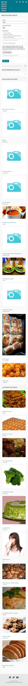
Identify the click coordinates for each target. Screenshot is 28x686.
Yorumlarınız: (5, 30)
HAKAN (4, 614)
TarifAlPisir (5, 382)
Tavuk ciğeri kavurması (7, 461)
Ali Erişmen (5, 142)
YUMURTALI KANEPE (7, 310)
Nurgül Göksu (5, 638)
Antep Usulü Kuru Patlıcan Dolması (10, 583)
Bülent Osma (5, 173)
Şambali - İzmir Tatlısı (7, 434)
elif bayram (5, 529)
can (3, 561)
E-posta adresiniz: (6, 25)
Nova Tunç (5, 584)
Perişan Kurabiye (6, 636)
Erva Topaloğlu (6, 360)
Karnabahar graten (6, 171)
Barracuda (5, 110)
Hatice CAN (5, 493)
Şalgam (4, 140)
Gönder (6, 61)
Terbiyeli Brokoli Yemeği (7, 492)
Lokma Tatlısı (5, 381)
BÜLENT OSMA (6, 255)
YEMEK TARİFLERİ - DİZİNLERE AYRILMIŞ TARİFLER (4, 6)
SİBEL (4, 667)
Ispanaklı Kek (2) (6, 528)
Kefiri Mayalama (6, 559)
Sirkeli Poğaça (5, 359)
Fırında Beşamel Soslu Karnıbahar (10, 613)
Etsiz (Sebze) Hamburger (8, 278)
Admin (4, 280)
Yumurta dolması (6, 202)
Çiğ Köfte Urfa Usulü (7, 411)
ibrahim (4, 413)
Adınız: (4, 20)
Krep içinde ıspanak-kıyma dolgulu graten (11, 253)
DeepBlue (5, 435)
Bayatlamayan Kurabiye (8, 665)
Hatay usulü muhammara (8, 109)
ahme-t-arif (5, 462)
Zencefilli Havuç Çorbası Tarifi (9, 222)
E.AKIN (4, 224)
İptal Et (15, 15)
